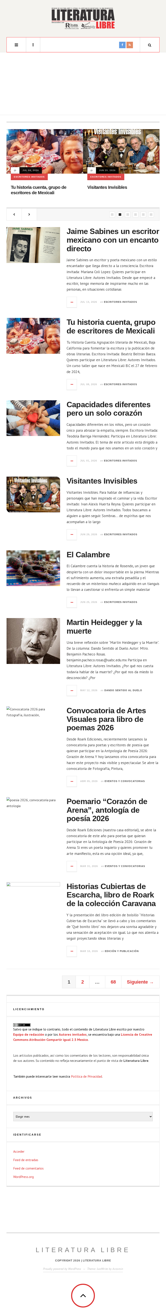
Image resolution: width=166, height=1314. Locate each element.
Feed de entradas (25, 1160)
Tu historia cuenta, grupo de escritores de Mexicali (111, 326)
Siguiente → (140, 982)
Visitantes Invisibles (107, 187)
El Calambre (88, 554)
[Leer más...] (72, 302)
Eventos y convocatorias (125, 781)
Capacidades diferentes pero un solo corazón (108, 409)
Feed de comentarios (28, 1168)
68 (113, 982)
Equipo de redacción (28, 1034)
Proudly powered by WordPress (62, 1269)
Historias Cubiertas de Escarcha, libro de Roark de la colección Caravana (111, 895)
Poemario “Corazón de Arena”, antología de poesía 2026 (107, 810)
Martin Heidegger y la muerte (104, 626)
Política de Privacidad (86, 1076)
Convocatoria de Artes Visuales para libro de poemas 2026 (106, 719)
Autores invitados (73, 1034)
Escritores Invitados (29, 177)
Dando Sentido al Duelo (123, 690)
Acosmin (117, 1269)
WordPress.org (23, 1177)
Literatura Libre (83, 1249)
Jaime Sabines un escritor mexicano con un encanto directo (113, 240)
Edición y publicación (122, 951)
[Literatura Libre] (83, 18)
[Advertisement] (83, 84)
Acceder (18, 1151)
